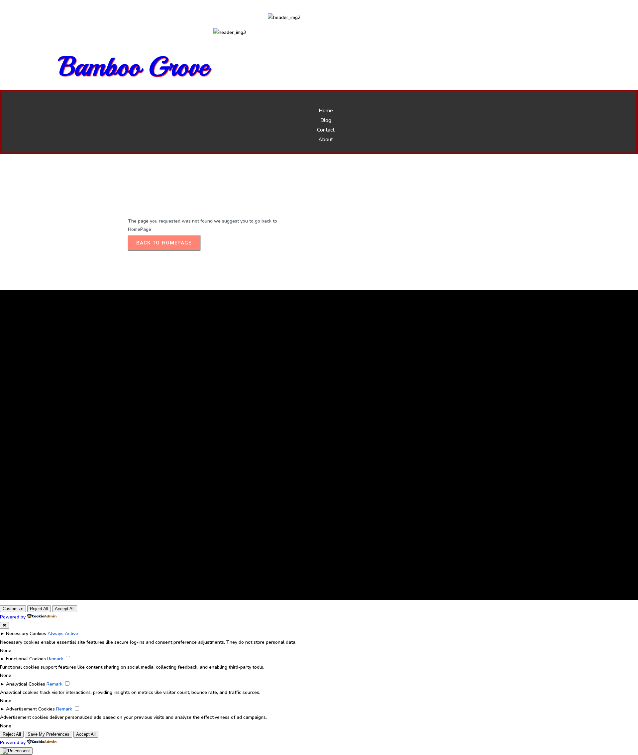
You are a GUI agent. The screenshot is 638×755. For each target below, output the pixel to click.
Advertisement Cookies (30, 709)
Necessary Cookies (26, 633)
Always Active (63, 633)
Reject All (39, 608)
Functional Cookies (26, 659)
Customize (13, 608)
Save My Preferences (48, 734)
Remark (55, 659)
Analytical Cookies (25, 684)
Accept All (64, 608)
